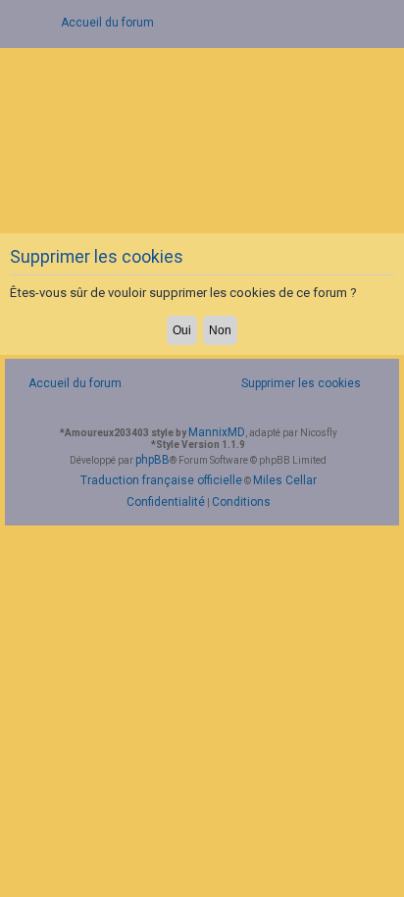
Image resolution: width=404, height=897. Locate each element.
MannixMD (216, 432)
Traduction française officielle (161, 480)
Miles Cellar (285, 480)
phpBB (152, 460)
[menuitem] (290, 384)
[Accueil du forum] (202, 138)
